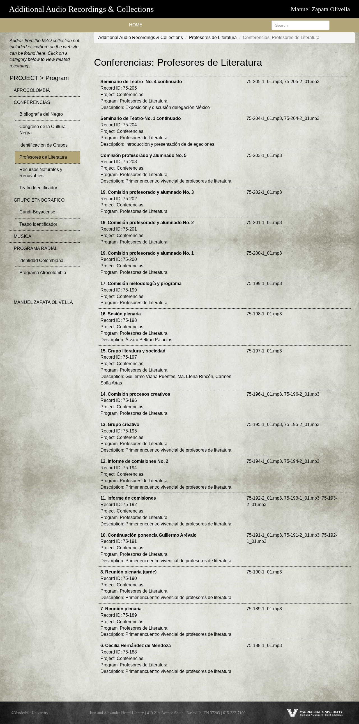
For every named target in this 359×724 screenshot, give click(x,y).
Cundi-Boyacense (37, 212)
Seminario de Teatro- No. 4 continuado (141, 81)
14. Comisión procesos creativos (135, 394)
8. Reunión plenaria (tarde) (128, 572)
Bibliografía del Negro (41, 114)
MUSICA (22, 236)
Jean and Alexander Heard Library (116, 713)
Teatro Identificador (38, 187)
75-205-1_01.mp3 (264, 81)
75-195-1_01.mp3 (264, 424)
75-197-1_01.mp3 (264, 351)
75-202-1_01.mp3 (264, 192)
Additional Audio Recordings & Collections (81, 8)
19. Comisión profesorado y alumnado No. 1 (147, 253)
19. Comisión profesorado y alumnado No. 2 (147, 222)
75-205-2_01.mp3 (301, 81)
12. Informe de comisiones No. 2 (134, 461)
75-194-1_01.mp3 (264, 461)
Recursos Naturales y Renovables (40, 172)
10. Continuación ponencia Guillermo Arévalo (148, 535)
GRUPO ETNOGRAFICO (39, 200)
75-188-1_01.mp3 (264, 645)
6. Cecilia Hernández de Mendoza (135, 645)
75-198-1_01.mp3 (264, 313)
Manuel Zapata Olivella (320, 9)
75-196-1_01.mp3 (264, 394)
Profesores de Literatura (43, 157)
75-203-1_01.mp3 (264, 155)
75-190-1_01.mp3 (264, 572)
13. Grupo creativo (119, 424)
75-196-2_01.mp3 (301, 394)
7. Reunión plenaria (121, 608)
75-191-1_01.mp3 (264, 535)
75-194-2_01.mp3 (301, 461)
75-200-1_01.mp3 (264, 253)
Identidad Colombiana (41, 260)
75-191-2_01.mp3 (301, 535)
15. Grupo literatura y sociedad (132, 351)
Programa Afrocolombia (42, 272)
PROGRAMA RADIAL (35, 248)
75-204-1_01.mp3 (264, 118)
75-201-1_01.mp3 (264, 222)
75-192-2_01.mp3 (264, 498)
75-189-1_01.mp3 (264, 608)
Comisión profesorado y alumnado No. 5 (143, 155)
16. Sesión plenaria (120, 313)
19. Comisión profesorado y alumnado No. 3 (147, 192)
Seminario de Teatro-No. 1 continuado (140, 118)
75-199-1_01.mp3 (264, 283)
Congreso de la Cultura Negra (42, 129)
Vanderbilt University (31, 713)
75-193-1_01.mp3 (301, 498)
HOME (135, 24)
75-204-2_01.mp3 (301, 118)
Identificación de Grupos (43, 145)
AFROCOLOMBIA (32, 90)
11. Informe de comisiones (128, 498)
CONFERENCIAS (32, 102)
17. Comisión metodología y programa (140, 283)
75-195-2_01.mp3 (301, 424)
